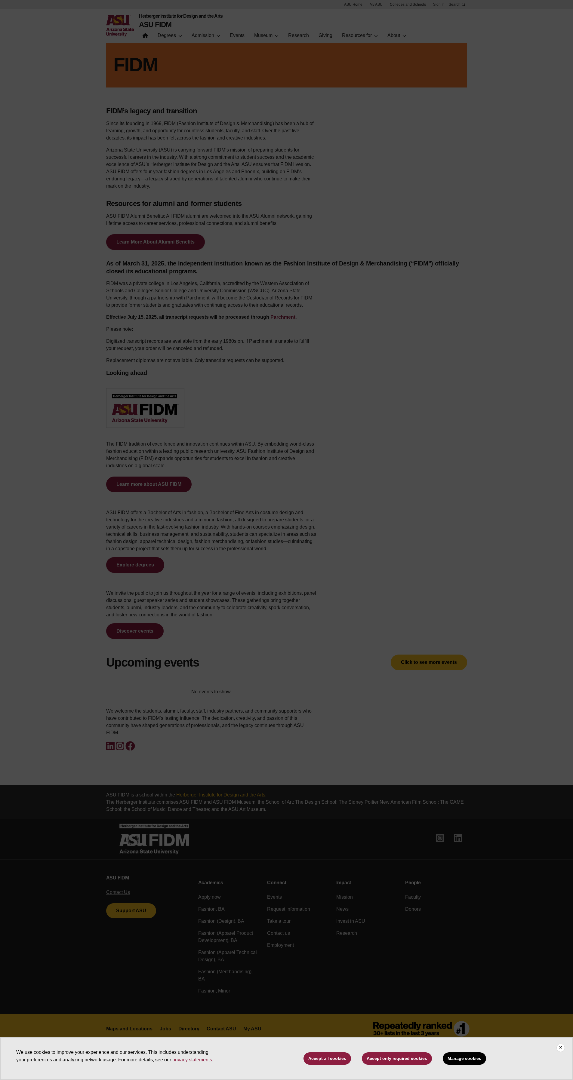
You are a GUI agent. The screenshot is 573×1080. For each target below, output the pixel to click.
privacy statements (192, 1059)
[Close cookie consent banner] (560, 1048)
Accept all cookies (327, 1058)
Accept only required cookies (397, 1058)
